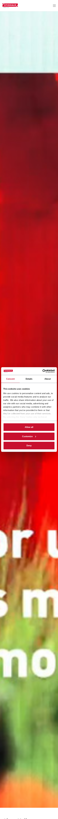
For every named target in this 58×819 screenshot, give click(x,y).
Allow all (29, 427)
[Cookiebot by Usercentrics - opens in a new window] (42, 371)
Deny (29, 445)
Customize (27, 436)
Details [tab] (29, 379)
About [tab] (47, 379)
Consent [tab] (10, 379)
